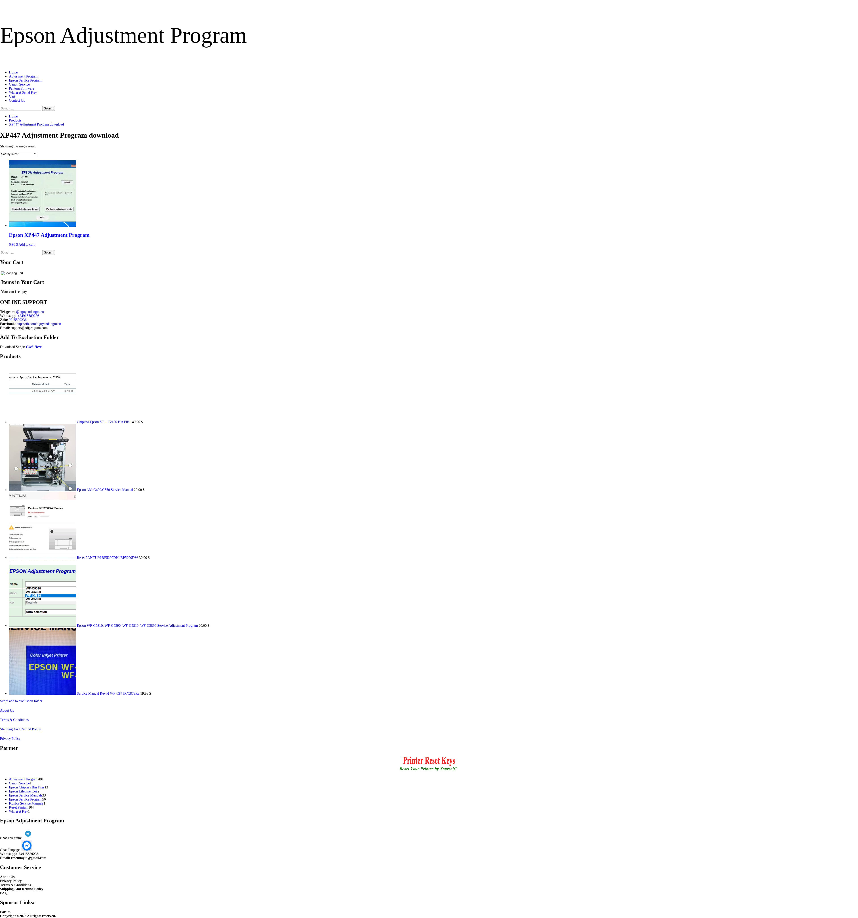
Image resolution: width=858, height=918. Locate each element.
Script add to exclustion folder (21, 701)
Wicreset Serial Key (23, 92)
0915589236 (18, 320)
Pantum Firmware (21, 88)
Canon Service (19, 84)
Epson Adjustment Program (123, 35)
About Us (7, 710)
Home (13, 72)
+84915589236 (28, 316)
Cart (12, 96)
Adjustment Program (23, 76)
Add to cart (26, 244)
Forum (5, 912)
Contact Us (17, 100)
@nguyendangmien (30, 312)
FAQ (3, 893)
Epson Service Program (25, 80)
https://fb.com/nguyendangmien (39, 324)
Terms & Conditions (14, 720)
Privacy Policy (10, 738)
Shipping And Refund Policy (20, 729)
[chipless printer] (429, 771)
